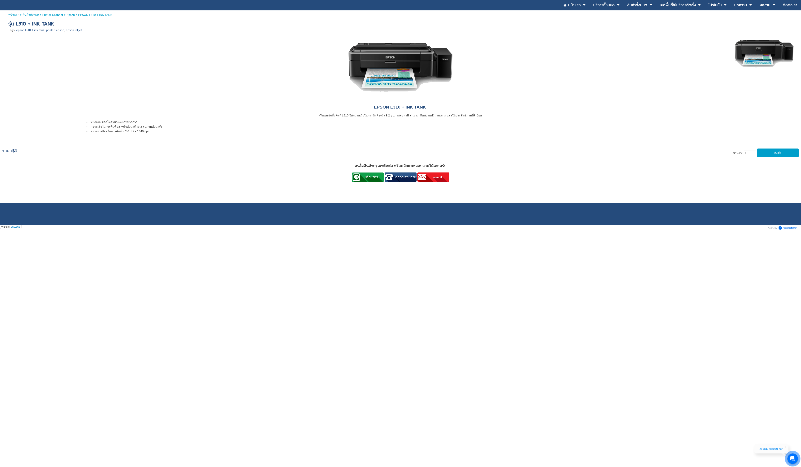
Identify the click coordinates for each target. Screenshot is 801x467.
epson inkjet (74, 30)
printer (50, 30)
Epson (71, 14)
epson (60, 30)
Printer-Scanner (52, 14)
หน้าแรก (13, 14)
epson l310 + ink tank (30, 30)
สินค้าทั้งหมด (31, 14)
